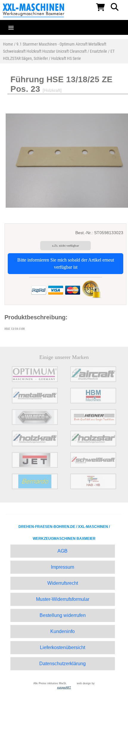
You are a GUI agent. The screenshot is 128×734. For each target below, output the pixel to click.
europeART (64, 687)
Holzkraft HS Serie (66, 58)
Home (8, 44)
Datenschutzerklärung (62, 663)
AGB (62, 550)
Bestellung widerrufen (63, 615)
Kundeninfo (62, 631)
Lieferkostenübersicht (62, 647)
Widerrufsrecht (62, 583)
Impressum (62, 567)
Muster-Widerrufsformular (62, 599)
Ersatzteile (98, 51)
